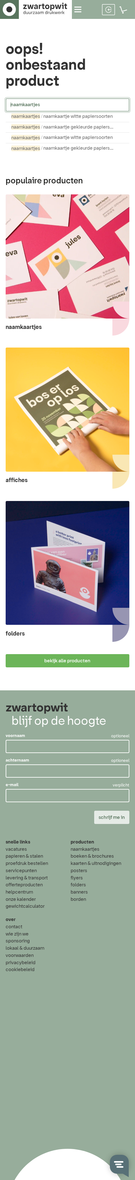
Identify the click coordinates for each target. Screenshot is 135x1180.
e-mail (12, 785)
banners (79, 892)
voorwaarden (20, 955)
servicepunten (21, 870)
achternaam (17, 761)
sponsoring (18, 941)
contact (14, 926)
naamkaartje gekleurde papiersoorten (66, 127)
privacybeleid (20, 962)
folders (78, 885)
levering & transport (27, 878)
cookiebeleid (20, 969)
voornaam (15, 736)
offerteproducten (24, 885)
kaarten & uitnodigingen (96, 863)
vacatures (16, 849)
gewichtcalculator (25, 906)
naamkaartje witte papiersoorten (62, 116)
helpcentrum (19, 892)
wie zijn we (17, 934)
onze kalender (21, 899)
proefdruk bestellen (27, 863)
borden (78, 899)
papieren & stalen (24, 856)
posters (79, 870)
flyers (77, 878)
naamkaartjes (85, 849)
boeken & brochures (92, 856)
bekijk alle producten (67, 661)
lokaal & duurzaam (25, 948)
